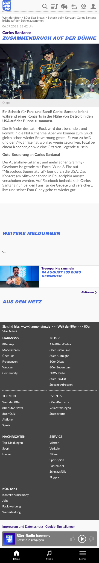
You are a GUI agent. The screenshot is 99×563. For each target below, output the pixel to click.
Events (56, 396)
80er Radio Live (60, 350)
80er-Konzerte (59, 402)
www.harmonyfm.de (35, 326)
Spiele (6, 425)
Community (10, 373)
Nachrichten (14, 437)
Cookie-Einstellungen (60, 526)
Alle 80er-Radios (60, 344)
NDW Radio (57, 373)
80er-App (8, 344)
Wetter (73, 5)
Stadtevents (57, 413)
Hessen (7, 454)
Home (16, 559)
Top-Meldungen (12, 443)
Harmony (10, 338)
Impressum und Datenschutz (22, 526)
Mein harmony (93, 5)
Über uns (8, 356)
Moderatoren (11, 350)
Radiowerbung (11, 506)
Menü (82, 559)
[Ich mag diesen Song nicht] (91, 539)
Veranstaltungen (60, 408)
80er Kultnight (59, 356)
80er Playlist (58, 379)
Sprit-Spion (57, 460)
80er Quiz (8, 413)
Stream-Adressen (61, 384)
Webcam (83, 5)
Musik (55, 338)
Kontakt (9, 489)
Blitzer (54, 454)
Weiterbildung (11, 512)
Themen (9, 396)
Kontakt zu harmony (15, 495)
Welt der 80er (11, 17)
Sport (5, 448)
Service (56, 437)
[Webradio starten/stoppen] (82, 539)
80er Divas (57, 361)
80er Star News (34, 17)
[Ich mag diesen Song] (73, 539)
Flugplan (55, 477)
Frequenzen (9, 361)
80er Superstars (60, 367)
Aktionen (87, 292)
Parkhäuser (57, 466)
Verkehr (64, 5)
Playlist (54, 5)
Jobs (5, 500)
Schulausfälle (58, 471)
